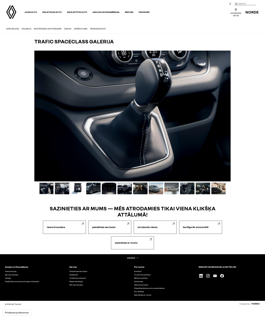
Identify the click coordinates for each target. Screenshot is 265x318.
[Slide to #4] (93, 188)
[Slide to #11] (203, 188)
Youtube (215, 276)
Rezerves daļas (76, 281)
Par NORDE (139, 292)
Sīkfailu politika (141, 278)
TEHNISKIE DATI (98, 28)
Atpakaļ (131, 257)
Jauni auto (31, 12)
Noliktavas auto (52, 12)
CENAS (67, 28)
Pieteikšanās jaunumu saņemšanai (149, 288)
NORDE (252, 12)
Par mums (144, 12)
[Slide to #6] (124, 188)
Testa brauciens (141, 285)
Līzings (8, 278)
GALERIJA (26, 28)
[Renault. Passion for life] (11, 12)
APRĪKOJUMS (80, 28)
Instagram (208, 276)
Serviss (129, 12)
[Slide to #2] (62, 188)
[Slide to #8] (156, 188)
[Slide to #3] (78, 188)
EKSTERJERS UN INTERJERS (47, 28)
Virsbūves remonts (77, 278)
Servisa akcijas (11, 275)
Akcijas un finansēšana (105, 12)
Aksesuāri (73, 275)
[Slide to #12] (218, 188)
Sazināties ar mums (142, 295)
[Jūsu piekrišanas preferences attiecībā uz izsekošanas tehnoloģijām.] (16, 313)
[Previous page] (37, 116)
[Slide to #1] (46, 188)
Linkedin (201, 276)
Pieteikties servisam (78, 271)
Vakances (138, 281)
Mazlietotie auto (77, 12)
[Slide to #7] (140, 188)
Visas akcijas (10, 271)
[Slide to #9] (171, 188)
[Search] (236, 3)
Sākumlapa (12, 28)
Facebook (222, 276)
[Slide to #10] (187, 188)
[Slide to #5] (109, 188)
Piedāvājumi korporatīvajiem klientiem (22, 281)
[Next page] (227, 116)
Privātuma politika (142, 275)
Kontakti (138, 271)
